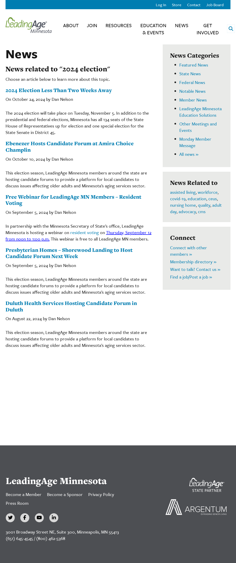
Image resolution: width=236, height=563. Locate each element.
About (71, 25)
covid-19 (178, 198)
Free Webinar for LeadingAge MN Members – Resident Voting (73, 200)
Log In (161, 5)
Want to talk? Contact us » (195, 269)
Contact (194, 5)
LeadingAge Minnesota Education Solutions (200, 111)
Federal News (192, 82)
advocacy (187, 211)
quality (204, 205)
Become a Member (23, 494)
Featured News (193, 65)
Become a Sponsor (65, 494)
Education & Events (153, 29)
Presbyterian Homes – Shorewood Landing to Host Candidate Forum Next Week (69, 253)
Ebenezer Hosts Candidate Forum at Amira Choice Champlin (70, 146)
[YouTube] (39, 517)
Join (92, 25)
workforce (208, 192)
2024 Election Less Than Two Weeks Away (59, 90)
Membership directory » (193, 261)
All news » (188, 154)
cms (202, 211)
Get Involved (208, 29)
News (181, 25)
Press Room (17, 503)
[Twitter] (10, 517)
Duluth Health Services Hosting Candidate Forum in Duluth (71, 306)
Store (176, 5)
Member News (193, 100)
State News (190, 73)
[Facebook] (24, 517)
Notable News (192, 91)
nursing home (183, 205)
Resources (119, 25)
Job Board (215, 5)
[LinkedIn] (53, 517)
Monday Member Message (195, 142)
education (197, 198)
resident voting (84, 232)
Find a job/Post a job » (191, 277)
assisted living (183, 192)
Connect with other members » (188, 250)
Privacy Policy (101, 494)
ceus (212, 198)
